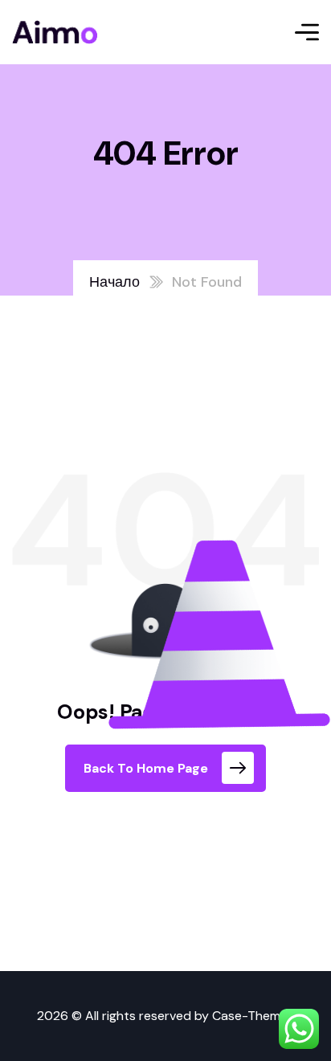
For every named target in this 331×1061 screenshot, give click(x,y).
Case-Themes (253, 1015)
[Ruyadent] (54, 32)
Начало (114, 282)
